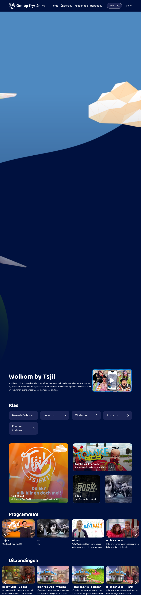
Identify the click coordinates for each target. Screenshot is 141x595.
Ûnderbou (66, 6)
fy (127, 6)
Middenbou (81, 6)
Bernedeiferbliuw (22, 415)
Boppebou (96, 6)
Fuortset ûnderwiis (18, 428)
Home (54, 6)
